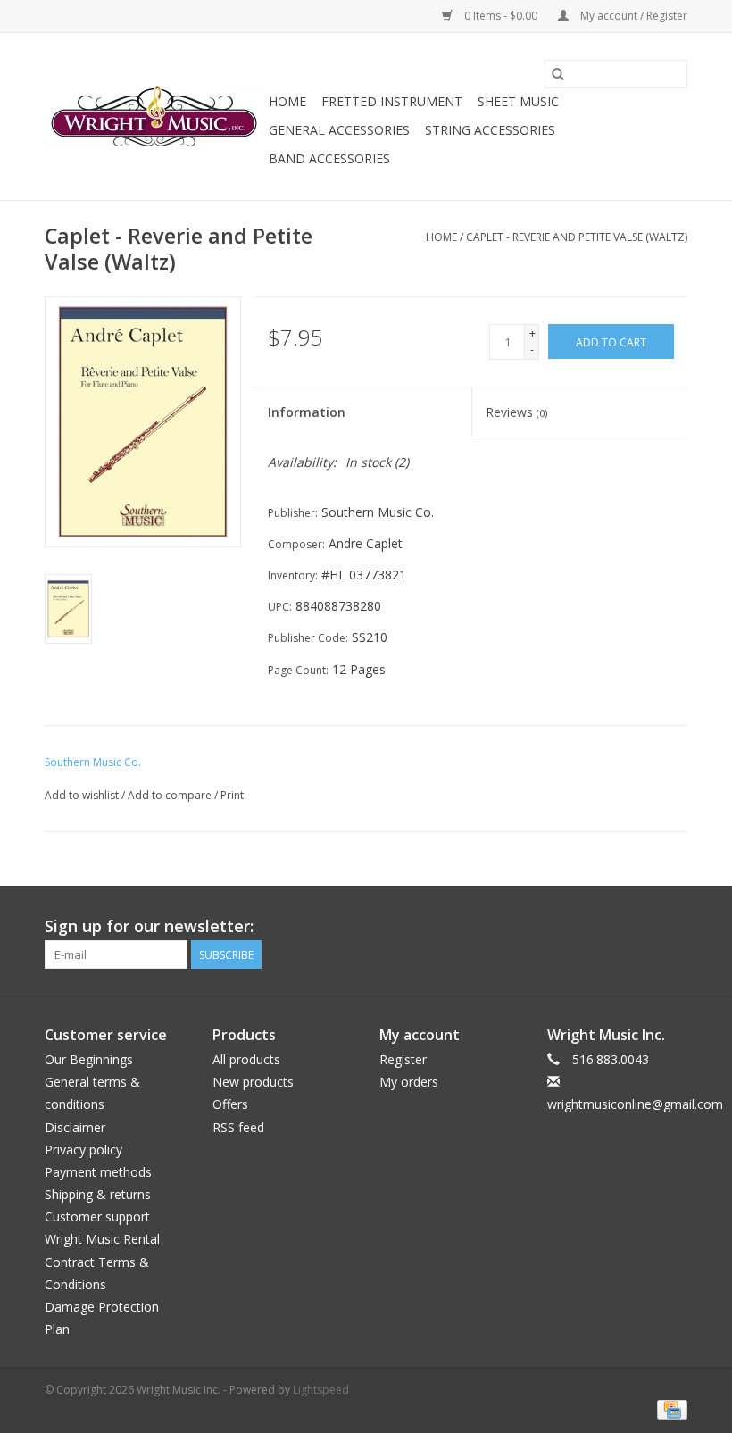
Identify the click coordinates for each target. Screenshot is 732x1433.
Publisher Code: (308, 638)
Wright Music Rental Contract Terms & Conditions (102, 1261)
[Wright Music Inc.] (154, 117)
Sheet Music (518, 101)
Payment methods (98, 1171)
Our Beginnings (89, 1059)
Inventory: (293, 575)
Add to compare (171, 795)
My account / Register (632, 15)
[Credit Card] (669, 1408)
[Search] (558, 74)
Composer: (296, 544)
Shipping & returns (98, 1194)
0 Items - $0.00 (501, 15)
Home (287, 101)
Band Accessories (329, 158)
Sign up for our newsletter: (149, 926)
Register (403, 1059)
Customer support (97, 1216)
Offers (230, 1104)
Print (232, 795)
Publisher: (293, 513)
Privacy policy (83, 1149)
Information (306, 412)
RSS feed (238, 1127)
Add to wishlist (83, 795)
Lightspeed (321, 1389)
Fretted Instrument (391, 101)
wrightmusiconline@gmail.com (635, 1104)
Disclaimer (75, 1127)
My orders (408, 1081)
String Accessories (490, 129)
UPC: (280, 606)
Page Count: (298, 670)
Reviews (516, 412)
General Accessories (339, 129)
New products (253, 1081)
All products (246, 1059)
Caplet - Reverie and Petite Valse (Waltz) (576, 237)
